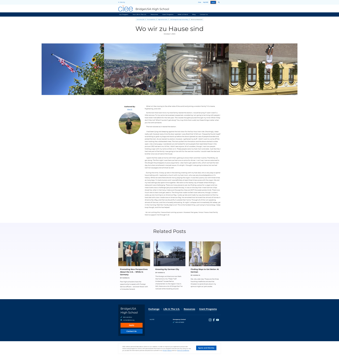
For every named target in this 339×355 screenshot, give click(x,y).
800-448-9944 (127, 317)
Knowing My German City (167, 269)
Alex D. (129, 109)
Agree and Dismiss (206, 348)
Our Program (123, 14)
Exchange (153, 309)
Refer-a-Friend (183, 14)
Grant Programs (167, 14)
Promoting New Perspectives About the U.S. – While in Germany (134, 272)
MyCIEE (205, 2)
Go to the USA (140, 19)
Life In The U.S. (171, 309)
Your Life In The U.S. (139, 14)
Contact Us (204, 14)
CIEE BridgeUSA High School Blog (179, 19)
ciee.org (122, 2)
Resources (154, 14)
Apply (213, 2)
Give (199, 2)
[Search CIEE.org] (219, 2)
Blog (194, 14)
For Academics (151, 19)
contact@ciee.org (128, 320)
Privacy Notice (167, 350)
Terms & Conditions (183, 350)
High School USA (162, 19)
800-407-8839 (180, 322)
